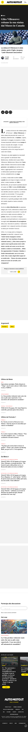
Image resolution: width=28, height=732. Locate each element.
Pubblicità (17, 709)
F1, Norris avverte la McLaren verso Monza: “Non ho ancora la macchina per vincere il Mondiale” (13, 423)
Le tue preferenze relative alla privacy (9, 729)
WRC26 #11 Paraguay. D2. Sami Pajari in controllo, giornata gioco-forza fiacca (14, 409)
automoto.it (4, 723)
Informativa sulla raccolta (6, 728)
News (3, 15)
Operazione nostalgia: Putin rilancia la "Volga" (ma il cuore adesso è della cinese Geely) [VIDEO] (14, 386)
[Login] (2, 2)
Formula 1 (4, 326)
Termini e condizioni (17, 706)
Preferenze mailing (14, 714)
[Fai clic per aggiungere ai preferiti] (6, 112)
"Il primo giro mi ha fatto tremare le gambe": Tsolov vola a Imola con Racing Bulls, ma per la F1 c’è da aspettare (13, 447)
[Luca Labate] (2, 57)
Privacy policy (8, 706)
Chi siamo (8, 711)
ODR (22, 709)
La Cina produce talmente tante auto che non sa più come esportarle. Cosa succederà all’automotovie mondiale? (13, 397)
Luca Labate (7, 58)
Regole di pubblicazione (8, 709)
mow (16, 723)
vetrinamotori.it (22, 723)
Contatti (14, 711)
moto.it (11, 723)
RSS (4, 711)
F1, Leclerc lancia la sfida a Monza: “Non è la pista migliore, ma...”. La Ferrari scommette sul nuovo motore (14, 435)
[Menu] (25, 2)
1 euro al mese (13, 271)
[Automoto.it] (14, 2)
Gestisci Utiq (21, 711)
